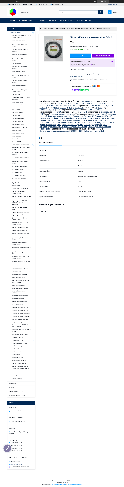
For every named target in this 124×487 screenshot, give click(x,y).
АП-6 (110, 105)
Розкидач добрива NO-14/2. (20, 307)
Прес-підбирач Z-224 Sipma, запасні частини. (20, 281)
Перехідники (45, 129)
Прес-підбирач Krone (18, 298)
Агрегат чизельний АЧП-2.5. (20, 188)
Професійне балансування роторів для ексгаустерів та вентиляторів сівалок (20, 368)
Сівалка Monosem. (17, 102)
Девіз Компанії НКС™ (16, 391)
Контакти (52, 20)
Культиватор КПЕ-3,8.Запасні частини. (20, 158)
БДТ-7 (63, 108)
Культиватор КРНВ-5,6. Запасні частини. (21, 148)
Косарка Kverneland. (18, 266)
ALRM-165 (98, 110)
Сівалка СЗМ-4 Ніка (18, 133)
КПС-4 (104, 105)
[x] (41, 138)
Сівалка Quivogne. (17, 121)
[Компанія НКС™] (12, 15)
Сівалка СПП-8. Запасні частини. (19, 40)
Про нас (42, 20)
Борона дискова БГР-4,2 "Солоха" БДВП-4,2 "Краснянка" (19, 202)
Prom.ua (71, 481)
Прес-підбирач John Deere (20, 288)
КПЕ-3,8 (43, 108)
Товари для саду (17, 378)
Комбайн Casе (16, 354)
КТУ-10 (58, 112)
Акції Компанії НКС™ (84, 20)
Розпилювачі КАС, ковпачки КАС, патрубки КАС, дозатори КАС (87, 118)
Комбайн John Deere (18, 352)
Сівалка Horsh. (16, 130)
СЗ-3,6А (97, 103)
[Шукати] (100, 12)
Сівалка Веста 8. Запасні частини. (19, 59)
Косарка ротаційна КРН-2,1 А (20, 268)
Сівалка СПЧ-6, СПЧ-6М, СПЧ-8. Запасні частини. (21, 36)
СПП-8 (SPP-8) (86, 103)
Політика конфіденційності (74, 484)
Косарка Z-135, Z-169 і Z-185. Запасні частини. (20, 257)
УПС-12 (43, 105)
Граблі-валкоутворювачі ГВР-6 (19, 252)
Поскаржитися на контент (59, 484)
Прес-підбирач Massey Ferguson (19, 291)
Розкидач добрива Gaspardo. (21, 316)
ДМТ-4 (56, 108)
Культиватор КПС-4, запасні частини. (20, 153)
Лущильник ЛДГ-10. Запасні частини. (20, 238)
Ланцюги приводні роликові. (20, 322)
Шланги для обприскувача (99, 127)
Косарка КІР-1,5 (16, 271)
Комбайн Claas (16, 349)
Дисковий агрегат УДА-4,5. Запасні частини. (20, 218)
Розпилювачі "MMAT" (104, 116)
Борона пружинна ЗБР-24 (19, 230)
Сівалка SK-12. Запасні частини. (19, 86)
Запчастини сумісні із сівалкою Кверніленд (21, 105)
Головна (12, 20)
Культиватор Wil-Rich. (18, 169)
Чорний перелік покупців (17, 395)
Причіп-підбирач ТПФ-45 (19, 301)
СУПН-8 (50, 105)
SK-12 (75, 105)
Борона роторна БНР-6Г (19, 363)
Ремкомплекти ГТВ (62, 28)
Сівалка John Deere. (18, 124)
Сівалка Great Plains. (18, 118)
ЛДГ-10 (99, 108)
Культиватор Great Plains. (19, 166)
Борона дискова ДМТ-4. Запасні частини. (19, 192)
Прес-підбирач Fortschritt (19, 274)
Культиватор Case (17, 172)
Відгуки (11, 387)
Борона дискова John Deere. (20, 212)
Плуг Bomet (15, 183)
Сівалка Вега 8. (16, 63)
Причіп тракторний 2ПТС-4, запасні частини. (20, 325)
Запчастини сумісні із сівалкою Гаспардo (21, 98)
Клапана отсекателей (82, 120)
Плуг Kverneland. (17, 185)
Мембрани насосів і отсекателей (71, 122)
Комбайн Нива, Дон (17, 357)
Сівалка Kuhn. (16, 109)
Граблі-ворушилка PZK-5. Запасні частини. (19, 243)
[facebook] (39, 138)
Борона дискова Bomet (19, 215)
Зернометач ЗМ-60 (17, 337)
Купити (80, 55)
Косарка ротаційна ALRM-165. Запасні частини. (21, 262)
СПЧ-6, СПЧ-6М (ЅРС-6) (67, 103)
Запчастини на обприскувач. (20, 144)
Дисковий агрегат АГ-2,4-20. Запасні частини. (20, 223)
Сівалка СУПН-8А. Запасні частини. (20, 50)
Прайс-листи (13, 383)
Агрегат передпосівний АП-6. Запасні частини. (20, 234)
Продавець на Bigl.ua (62, 482)
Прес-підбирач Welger (18, 285)
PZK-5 (76, 110)
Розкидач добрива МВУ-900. (20, 310)
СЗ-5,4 (105, 103)
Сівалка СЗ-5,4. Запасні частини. (19, 72)
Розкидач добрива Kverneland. (21, 313)
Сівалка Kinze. (16, 115)
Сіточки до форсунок (93, 125)
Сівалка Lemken (16, 136)
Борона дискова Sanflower (20, 227)
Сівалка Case (16, 139)
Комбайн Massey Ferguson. (20, 346)
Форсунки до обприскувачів (59, 116)
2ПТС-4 (83, 112)
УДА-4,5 (70, 108)
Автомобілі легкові (17, 376)
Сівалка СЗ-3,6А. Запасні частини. (19, 67)
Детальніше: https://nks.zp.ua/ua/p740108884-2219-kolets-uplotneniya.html (72, 131)
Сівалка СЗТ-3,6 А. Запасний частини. (20, 76)
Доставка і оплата (66, 20)
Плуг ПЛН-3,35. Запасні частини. (19, 179)
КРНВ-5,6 (96, 105)
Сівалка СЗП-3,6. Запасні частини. (19, 81)
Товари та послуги (26, 20)
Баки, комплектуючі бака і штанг (73, 127)
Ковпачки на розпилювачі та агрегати (56, 120)
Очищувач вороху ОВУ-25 (20, 334)
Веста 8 (59, 105)
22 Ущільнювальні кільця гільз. (78, 28)
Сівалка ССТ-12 (17, 142)
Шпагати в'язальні (17, 304)
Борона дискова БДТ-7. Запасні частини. (21, 197)
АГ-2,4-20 (79, 108)
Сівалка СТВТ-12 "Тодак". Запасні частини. (19, 90)
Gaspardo (67, 105)
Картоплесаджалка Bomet (20, 319)
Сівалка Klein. (16, 94)
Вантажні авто (16, 373)
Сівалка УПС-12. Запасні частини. (19, 55)
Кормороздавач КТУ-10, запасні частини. (21, 330)
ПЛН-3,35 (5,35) (47, 110)
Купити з (99, 55)
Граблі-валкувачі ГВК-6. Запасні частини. (21, 248)
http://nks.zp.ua (15, 461)
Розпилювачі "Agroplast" (83, 116)
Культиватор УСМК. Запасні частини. (20, 162)
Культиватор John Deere (19, 175)
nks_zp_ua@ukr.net (16, 464)
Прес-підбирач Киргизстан (20, 295)
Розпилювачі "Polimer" (49, 118)
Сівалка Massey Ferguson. (20, 127)
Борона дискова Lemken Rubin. (19, 208)
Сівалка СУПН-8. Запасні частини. (19, 45)
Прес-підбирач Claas (18, 277)
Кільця (95, 120)
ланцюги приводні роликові (62, 114)
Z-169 (89, 110)
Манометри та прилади (19, 360)
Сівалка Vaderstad (17, 112)
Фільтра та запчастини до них (70, 125)
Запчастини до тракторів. (19, 343)
